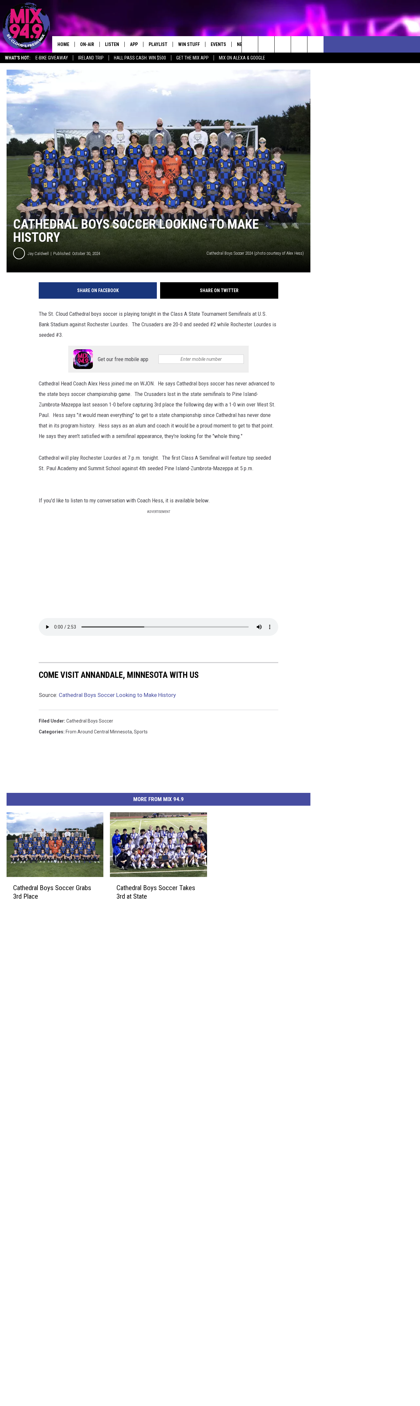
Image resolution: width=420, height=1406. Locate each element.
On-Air (87, 44)
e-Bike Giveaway (51, 57)
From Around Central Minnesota (99, 731)
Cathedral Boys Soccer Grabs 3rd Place (52, 892)
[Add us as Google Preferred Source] (266, 44)
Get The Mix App (192, 57)
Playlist (158, 44)
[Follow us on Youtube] (315, 44)
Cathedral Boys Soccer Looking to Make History (117, 695)
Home (63, 44)
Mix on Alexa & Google (242, 57)
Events (218, 44)
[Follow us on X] (299, 44)
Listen (112, 44)
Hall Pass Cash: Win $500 (140, 57)
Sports (141, 731)
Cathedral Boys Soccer (89, 721)
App (134, 44)
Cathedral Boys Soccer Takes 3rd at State (155, 892)
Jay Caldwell (38, 253)
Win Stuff (189, 44)
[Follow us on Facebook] (283, 44)
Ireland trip (91, 57)
